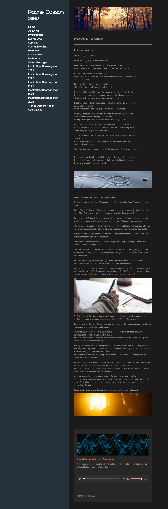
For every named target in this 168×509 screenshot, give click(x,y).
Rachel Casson (46, 15)
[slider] (101, 478)
